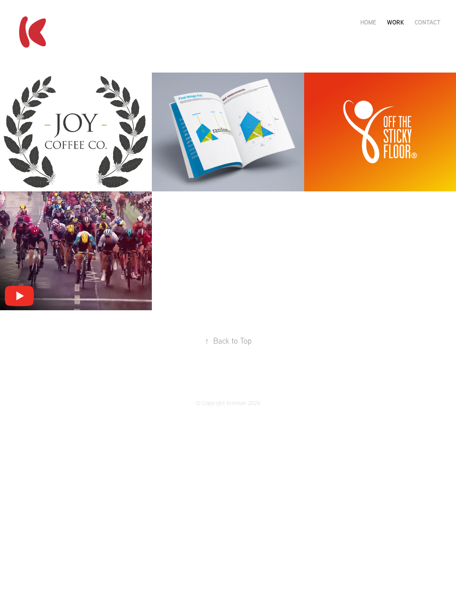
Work (395, 22)
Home (368, 22)
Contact (427, 22)
